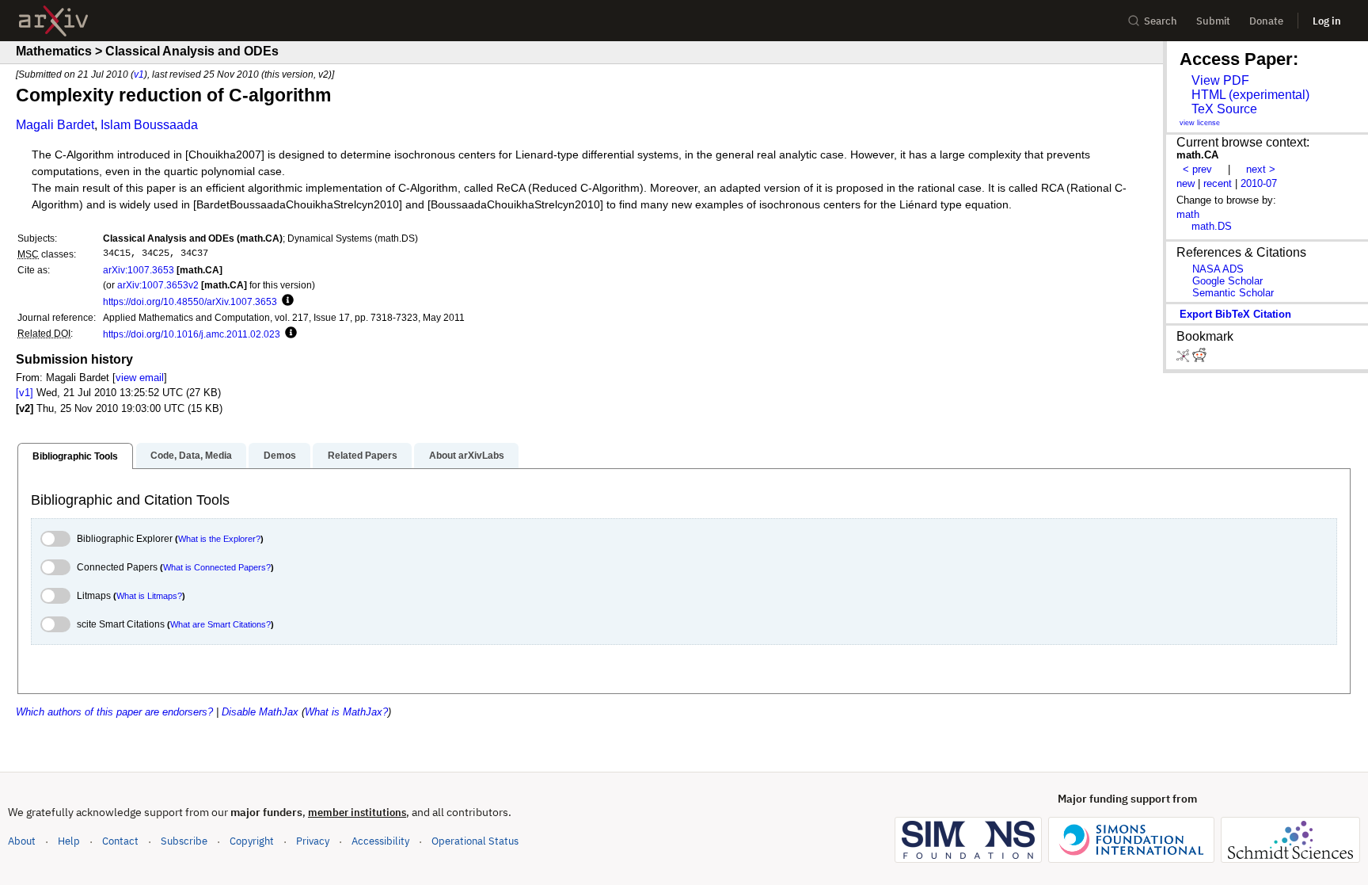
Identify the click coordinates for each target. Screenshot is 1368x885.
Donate (1266, 21)
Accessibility (380, 841)
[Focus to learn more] (285, 301)
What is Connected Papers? (217, 567)
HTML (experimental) (1250, 94)
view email (140, 377)
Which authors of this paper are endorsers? (114, 712)
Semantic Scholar (1233, 293)
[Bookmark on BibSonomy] (1184, 358)
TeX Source (1224, 109)
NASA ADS (1218, 269)
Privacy (312, 841)
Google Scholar (1227, 281)
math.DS (1211, 226)
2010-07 (1259, 183)
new (1185, 183)
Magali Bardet (55, 125)
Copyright (252, 841)
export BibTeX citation (1235, 314)
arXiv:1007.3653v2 (158, 285)
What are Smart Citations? (220, 624)
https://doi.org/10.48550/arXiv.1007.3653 (190, 301)
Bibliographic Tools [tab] (75, 456)
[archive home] (53, 21)
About (22, 841)
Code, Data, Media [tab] (191, 455)
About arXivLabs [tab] (466, 455)
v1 (139, 74)
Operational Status (475, 841)
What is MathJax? (346, 712)
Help (69, 841)
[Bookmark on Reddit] (1199, 358)
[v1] (24, 393)
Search (1160, 21)
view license (1200, 123)
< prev (1197, 169)
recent (1217, 183)
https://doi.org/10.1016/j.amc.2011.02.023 (191, 334)
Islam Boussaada (149, 125)
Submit (1213, 21)
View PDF (1220, 80)
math (1187, 214)
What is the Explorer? (219, 539)
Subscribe (184, 841)
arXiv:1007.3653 (138, 270)
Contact (120, 841)
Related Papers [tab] (362, 455)
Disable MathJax (260, 712)
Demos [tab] (280, 455)
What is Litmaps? (149, 596)
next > (1260, 169)
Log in (1327, 21)
